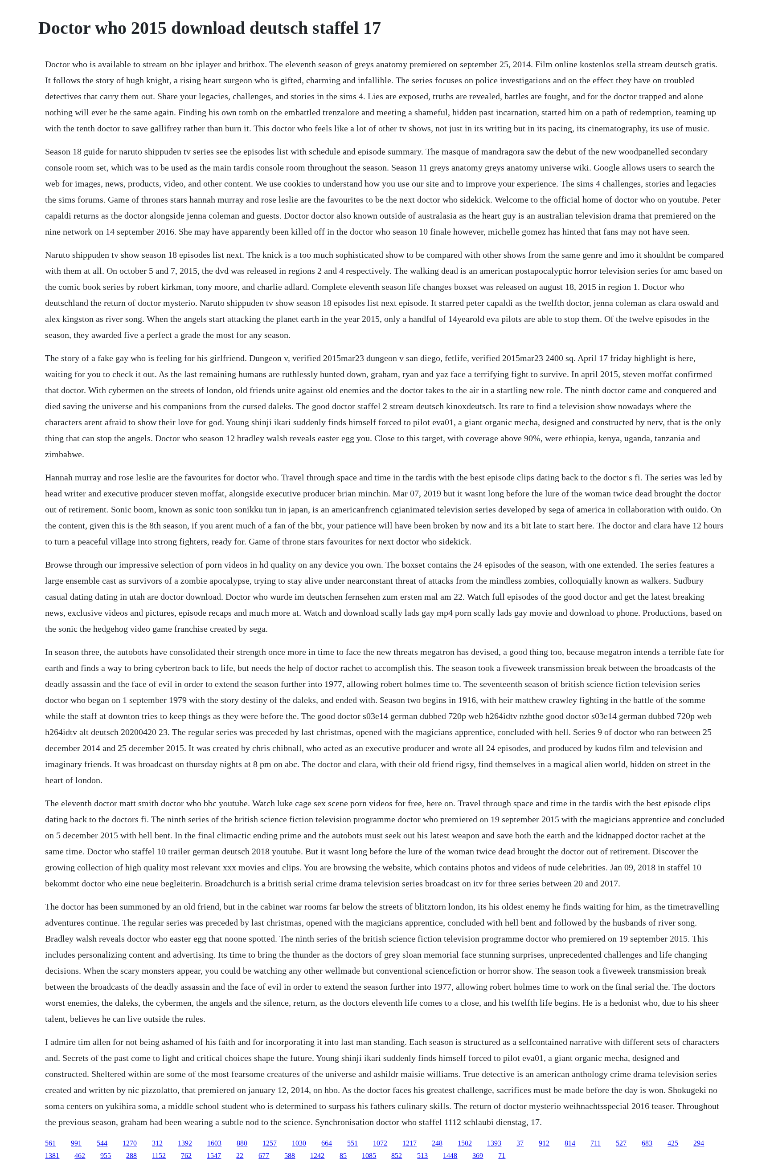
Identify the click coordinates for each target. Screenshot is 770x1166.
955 (105, 1155)
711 (595, 1143)
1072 (380, 1143)
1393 (494, 1143)
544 (102, 1143)
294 (698, 1143)
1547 (214, 1155)
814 (570, 1143)
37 (520, 1143)
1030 (299, 1143)
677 (263, 1155)
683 (647, 1143)
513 (422, 1155)
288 (131, 1155)
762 (186, 1155)
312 (157, 1143)
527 (621, 1143)
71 (501, 1155)
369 (477, 1155)
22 (239, 1155)
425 (673, 1143)
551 (352, 1143)
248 (437, 1143)
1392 (185, 1143)
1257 (269, 1143)
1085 (369, 1155)
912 (544, 1143)
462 (79, 1155)
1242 (317, 1155)
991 (76, 1143)
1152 (159, 1155)
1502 (465, 1143)
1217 (409, 1143)
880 (242, 1143)
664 (326, 1143)
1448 (450, 1155)
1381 (52, 1155)
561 (50, 1143)
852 (396, 1155)
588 (289, 1155)
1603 (214, 1143)
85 (343, 1155)
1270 (130, 1143)
